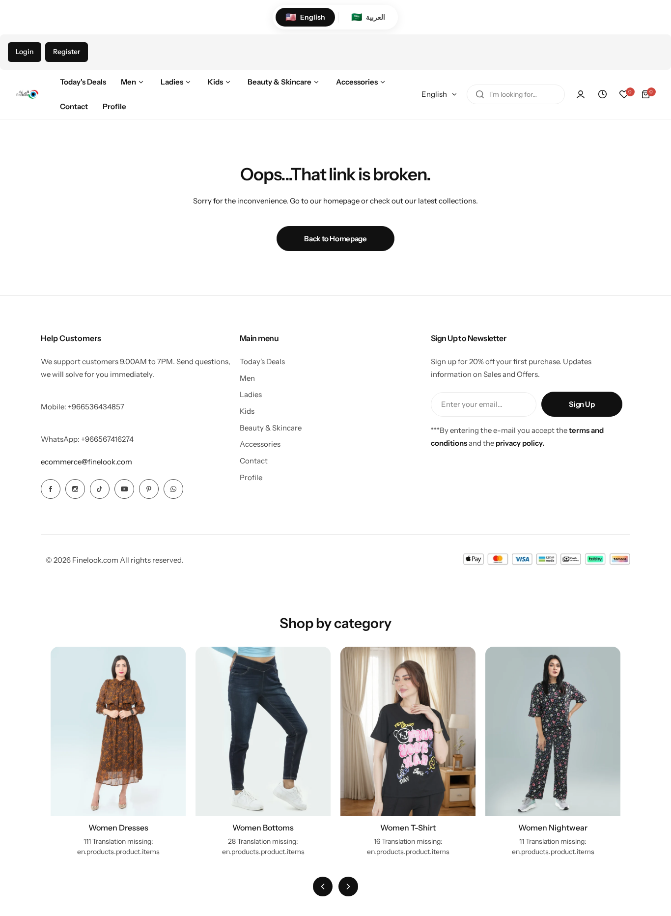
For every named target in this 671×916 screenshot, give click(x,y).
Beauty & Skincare (271, 427)
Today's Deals (262, 361)
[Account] (580, 94)
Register (66, 51)
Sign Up (581, 404)
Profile (251, 477)
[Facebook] (50, 489)
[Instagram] (75, 489)
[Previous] (323, 886)
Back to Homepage (335, 238)
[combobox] (516, 94)
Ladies (251, 394)
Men (247, 378)
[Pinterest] (149, 489)
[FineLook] (27, 94)
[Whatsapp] (173, 489)
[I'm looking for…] (480, 94)
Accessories (260, 444)
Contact (254, 460)
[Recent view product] (602, 94)
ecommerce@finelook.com (86, 461)
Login (24, 51)
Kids (247, 411)
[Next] (348, 886)
